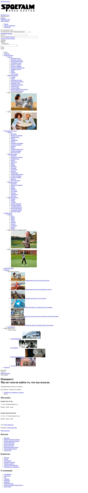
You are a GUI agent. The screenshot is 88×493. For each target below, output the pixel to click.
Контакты (7, 367)
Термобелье (14, 140)
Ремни (13, 148)
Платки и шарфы (16, 151)
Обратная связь (5, 430)
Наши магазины (5, 1)
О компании (7, 474)
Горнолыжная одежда (10, 131)
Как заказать (7, 460)
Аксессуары (14, 74)
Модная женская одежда (11, 447)
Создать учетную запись (8, 38)
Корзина (3, 18)
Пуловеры (14, 225)
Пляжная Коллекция (17, 85)
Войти (2, 33)
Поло (12, 216)
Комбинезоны (15, 137)
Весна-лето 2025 (9, 445)
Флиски (13, 171)
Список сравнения (9, 25)
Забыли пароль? (9, 37)
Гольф (13, 78)
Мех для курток (15, 152)
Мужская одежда (12, 182)
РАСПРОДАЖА (9, 268)
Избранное (7, 27)
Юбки (13, 71)
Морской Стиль (15, 83)
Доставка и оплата (9, 462)
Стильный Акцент (16, 210)
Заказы (6, 24)
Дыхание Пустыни (16, 80)
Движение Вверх (16, 205)
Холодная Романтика (17, 91)
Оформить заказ (5, 19)
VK (5, 477)
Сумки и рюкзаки (16, 145)
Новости (6, 270)
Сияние (13, 77)
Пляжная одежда (16, 69)
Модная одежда (8, 55)
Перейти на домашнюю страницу (14, 392)
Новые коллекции (13, 75)
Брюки (13, 138)
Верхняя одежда (15, 58)
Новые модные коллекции (12, 439)
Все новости (11, 327)
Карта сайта (7, 486)
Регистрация (8, 33)
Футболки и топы (16, 63)
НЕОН (13, 200)
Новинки (7, 53)
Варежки (13, 168)
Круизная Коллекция (17, 81)
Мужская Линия (16, 211)
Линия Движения (16, 203)
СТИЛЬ (13, 202)
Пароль (3, 37)
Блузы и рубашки (16, 66)
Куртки (13, 224)
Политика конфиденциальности (13, 485)
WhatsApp (7, 480)
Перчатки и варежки (17, 143)
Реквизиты (7, 476)
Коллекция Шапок (16, 208)
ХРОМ (13, 199)
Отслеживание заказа (7, 31)
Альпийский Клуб (16, 207)
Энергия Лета (15, 86)
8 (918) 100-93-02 (8, 425)
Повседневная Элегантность (19, 89)
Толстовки (14, 169)
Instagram (6, 482)
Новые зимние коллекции (11, 441)
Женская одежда (12, 154)
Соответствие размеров (11, 465)
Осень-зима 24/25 (9, 444)
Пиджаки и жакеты (16, 60)
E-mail (2, 35)
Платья (13, 221)
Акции (6, 459)
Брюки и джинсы (16, 64)
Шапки (13, 141)
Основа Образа (15, 88)
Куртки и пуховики (16, 135)
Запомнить (5, 43)
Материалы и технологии (11, 467)
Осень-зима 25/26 (9, 442)
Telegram (6, 479)
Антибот (3, 40)
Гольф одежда (8, 213)
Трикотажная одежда (17, 61)
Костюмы (14, 134)
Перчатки (14, 166)
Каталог (10, 57)
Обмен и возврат (9, 464)
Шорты (13, 72)
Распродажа (7, 450)
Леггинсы (14, 162)
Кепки (13, 228)
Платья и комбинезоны (17, 67)
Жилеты (13, 146)
